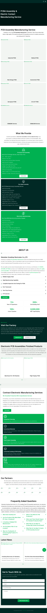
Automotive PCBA (35, 79)
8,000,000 (35, 309)
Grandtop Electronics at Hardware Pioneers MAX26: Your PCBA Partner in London (12, 556)
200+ (35, 302)
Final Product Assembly (10, 440)
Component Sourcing (9, 419)
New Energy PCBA (12, 79)
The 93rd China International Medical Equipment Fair (34, 556)
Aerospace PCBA (12, 101)
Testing (6, 462)
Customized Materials (9, 429)
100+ (12, 309)
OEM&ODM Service (35, 123)
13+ (12, 302)
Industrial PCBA (12, 58)
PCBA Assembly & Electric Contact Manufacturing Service (11, 14)
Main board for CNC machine (12, 375)
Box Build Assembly (23, 184)
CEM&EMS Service (12, 123)
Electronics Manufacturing (23, 216)
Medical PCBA (35, 58)
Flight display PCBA (35, 375)
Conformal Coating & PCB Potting (12, 451)
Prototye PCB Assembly (23, 152)
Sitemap (24, 610)
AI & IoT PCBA (35, 101)
